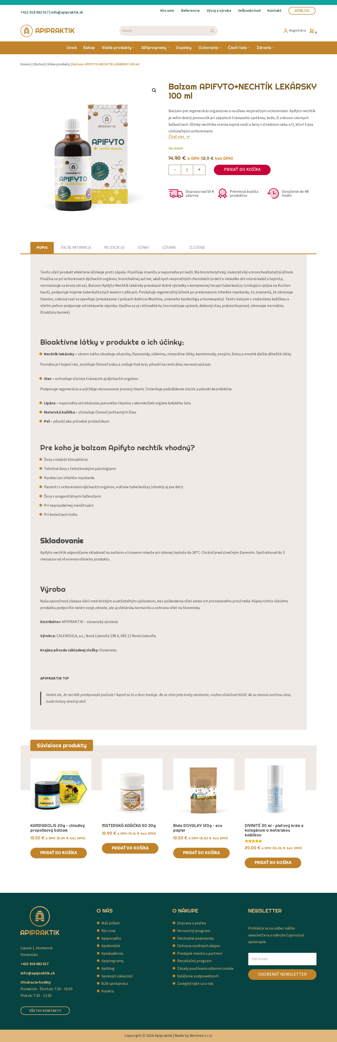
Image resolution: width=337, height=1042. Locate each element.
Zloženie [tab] (197, 247)
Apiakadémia (112, 953)
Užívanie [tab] (169, 247)
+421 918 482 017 (34, 12)
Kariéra (107, 991)
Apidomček (110, 946)
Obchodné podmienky (195, 938)
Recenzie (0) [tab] (114, 247)
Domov (25, 64)
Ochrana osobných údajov (198, 946)
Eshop (89, 47)
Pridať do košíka (242, 169)
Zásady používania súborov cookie (205, 968)
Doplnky (183, 47)
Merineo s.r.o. (201, 1035)
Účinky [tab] (143, 247)
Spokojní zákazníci (117, 976)
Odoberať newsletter (282, 974)
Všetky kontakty (45, 1010)
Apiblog (302, 10)
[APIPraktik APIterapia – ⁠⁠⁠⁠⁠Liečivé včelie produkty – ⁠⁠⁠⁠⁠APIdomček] (47, 31)
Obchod (39, 64)
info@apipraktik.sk (37, 973)
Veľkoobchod (249, 10)
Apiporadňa (111, 938)
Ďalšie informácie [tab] (76, 247)
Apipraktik (163, 1035)
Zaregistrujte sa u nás (195, 983)
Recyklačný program (194, 961)
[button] (133, 48)
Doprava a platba (191, 923)
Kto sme (167, 10)
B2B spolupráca (114, 983)
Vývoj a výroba (219, 10)
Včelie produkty (58, 64)
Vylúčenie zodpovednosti (198, 976)
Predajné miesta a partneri (199, 953)
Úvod (71, 47)
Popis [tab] (42, 247)
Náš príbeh (110, 923)
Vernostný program (193, 931)
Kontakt (274, 10)
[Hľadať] (212, 31)
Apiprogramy (112, 961)
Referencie (190, 10)
